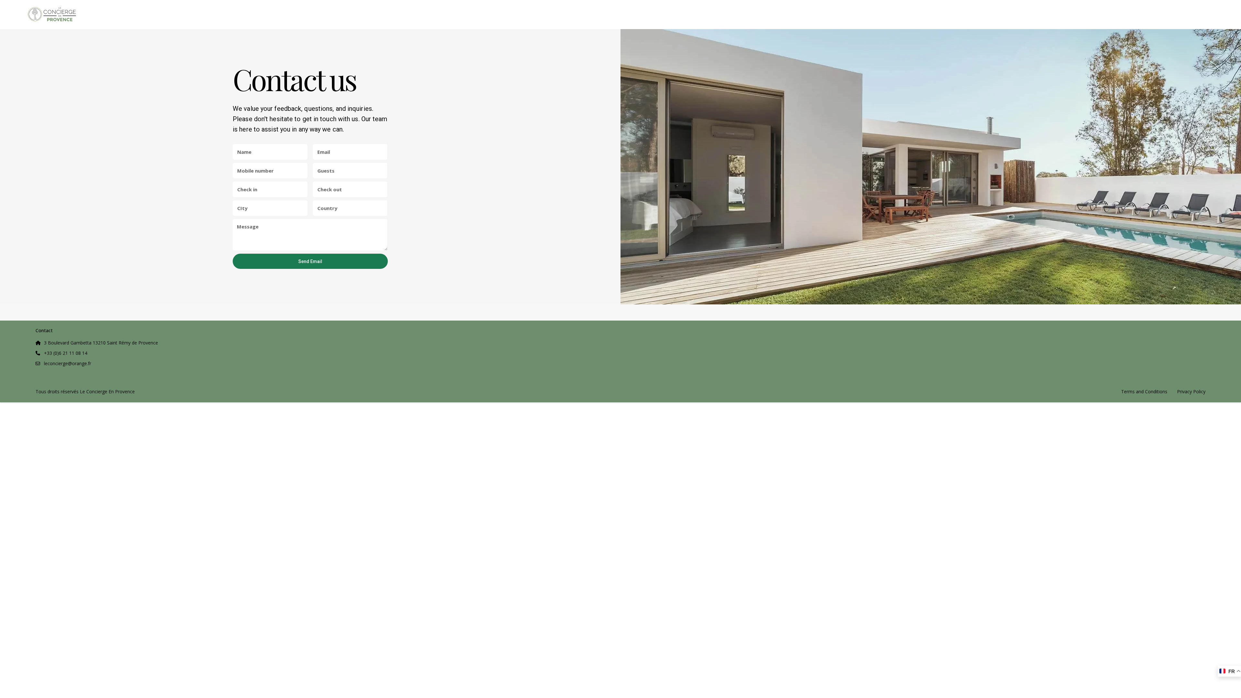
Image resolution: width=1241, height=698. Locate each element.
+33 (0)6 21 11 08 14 (65, 353)
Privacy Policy (1191, 391)
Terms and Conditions (1144, 391)
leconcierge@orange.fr (67, 363)
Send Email (310, 261)
